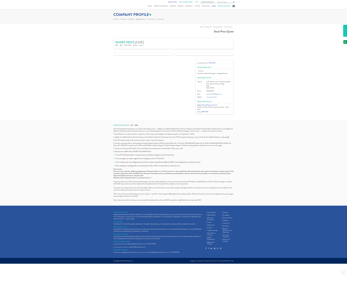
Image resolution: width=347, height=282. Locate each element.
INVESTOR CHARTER (120, 250)
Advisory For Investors (226, 240)
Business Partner (228, 218)
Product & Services (161, 6)
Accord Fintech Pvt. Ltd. (226, 261)
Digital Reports (140, 19)
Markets (181, 6)
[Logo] (117, 4)
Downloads (226, 215)
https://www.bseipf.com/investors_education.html (128, 175)
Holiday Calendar (212, 231)
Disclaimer (226, 226)
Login (214, 6)
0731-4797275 (151, 244)
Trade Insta (206, 6)
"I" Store (197, 6)
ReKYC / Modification (211, 239)
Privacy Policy (211, 212)
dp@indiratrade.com (185, 200)
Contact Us (226, 223)
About (150, 6)
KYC (132, 125)
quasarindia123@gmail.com (214, 94)
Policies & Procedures (210, 219)
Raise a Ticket (172, 2)
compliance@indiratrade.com (135, 244)
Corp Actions (151, 19)
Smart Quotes (229, 27)
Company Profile (218, 27)
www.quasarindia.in (211, 97)
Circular (209, 228)
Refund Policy (211, 215)
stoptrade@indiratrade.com (157, 252)
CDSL (136, 125)
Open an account (224, 6)
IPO (196, 2)
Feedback (225, 221)
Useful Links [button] (211, 225)
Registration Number (211, 243)
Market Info (208, 27)
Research (188, 6)
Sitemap (225, 212)
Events (209, 222)
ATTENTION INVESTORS (121, 125)
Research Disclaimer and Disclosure (227, 230)
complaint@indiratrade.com (136, 247)
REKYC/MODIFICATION (186, 2)
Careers (173, 6)
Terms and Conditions (226, 236)
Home (201, 27)
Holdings (131, 19)
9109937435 (175, 252)
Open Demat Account (211, 234)
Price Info (161, 19)
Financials (123, 19)
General (115, 19)
